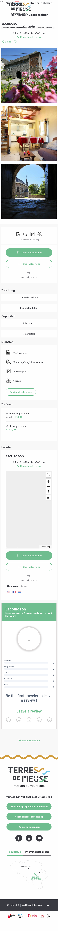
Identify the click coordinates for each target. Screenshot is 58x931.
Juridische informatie (32, 905)
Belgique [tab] (15, 852)
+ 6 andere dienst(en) (29, 239)
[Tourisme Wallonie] (11, 916)
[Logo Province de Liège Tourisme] (32, 916)
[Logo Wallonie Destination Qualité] (42, 916)
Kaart (48, 905)
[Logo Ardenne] (48, 916)
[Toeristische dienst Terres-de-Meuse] (20, 8)
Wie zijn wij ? (13, 905)
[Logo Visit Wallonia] (21, 916)
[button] (41, 3)
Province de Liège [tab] (37, 852)
